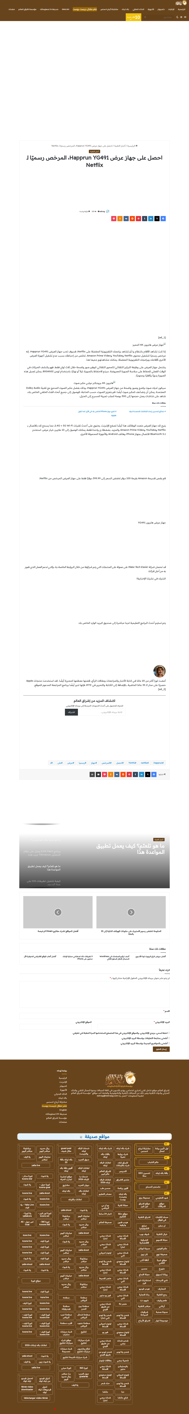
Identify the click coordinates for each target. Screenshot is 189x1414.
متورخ (162, 1268)
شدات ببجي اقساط (122, 1237)
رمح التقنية (162, 1294)
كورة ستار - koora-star (27, 1177)
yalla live (36, 1165)
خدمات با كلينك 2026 (83, 1178)
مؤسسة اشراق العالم (27, 9)
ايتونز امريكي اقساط (105, 1325)
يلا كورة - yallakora (27, 1214)
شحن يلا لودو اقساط (105, 1262)
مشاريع (66, 1185)
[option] (94, 856)
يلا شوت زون (45, 1361)
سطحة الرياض (83, 1299)
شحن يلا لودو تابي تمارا (105, 1316)
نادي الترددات (162, 1280)
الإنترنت (171, 9)
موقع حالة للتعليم (123, 1215)
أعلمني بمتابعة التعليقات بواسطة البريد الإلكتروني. (144, 1038)
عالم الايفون (162, 1248)
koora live (27, 1193)
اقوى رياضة (123, 1188)
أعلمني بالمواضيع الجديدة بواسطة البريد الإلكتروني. (144, 1043)
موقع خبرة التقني (162, 1261)
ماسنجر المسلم (153, 1186)
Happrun (158, 763)
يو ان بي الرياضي (105, 1206)
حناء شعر (105, 1383)
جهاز (93, 763)
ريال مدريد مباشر (84, 1225)
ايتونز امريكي (105, 1252)
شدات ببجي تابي (105, 1245)
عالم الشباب (153, 1162)
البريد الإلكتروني (162, 1022)
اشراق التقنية (144, 1217)
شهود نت (144, 1300)
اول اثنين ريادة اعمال (161, 1149)
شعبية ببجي (123, 1360)
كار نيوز (144, 1254)
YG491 (131, 763)
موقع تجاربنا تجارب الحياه (66, 1178)
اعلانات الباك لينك (105, 1164)
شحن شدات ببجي (122, 1342)
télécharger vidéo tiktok (36, 1398)
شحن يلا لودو (123, 1352)
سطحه (66, 1297)
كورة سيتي (66, 1368)
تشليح (84, 1331)
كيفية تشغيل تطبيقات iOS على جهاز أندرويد (124, 849)
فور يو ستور (105, 1295)
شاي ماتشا (123, 1397)
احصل (119, 763)
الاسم (166, 1011)
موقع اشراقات (162, 1205)
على (59, 763)
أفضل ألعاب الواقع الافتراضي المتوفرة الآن (40, 956)
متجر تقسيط (105, 1278)
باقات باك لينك (105, 1155)
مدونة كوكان (144, 1248)
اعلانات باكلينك (75, 1199)
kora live (27, 1235)
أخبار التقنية (119, 145)
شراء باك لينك (122, 1148)
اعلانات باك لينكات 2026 (36, 1345)
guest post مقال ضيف (66, 1149)
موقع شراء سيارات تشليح (66, 1341)
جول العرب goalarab (84, 1375)
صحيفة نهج (161, 1254)
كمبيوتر (161, 9)
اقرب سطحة (66, 1323)
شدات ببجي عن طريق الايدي (105, 1307)
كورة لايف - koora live (45, 1316)
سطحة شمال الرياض (83, 1316)
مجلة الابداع (144, 1274)
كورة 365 (84, 1368)
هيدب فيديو (144, 1288)
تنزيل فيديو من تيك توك (44, 1379)
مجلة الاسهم (162, 1240)
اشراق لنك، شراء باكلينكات (122, 1164)
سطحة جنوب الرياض (83, 1324)
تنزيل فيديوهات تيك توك (44, 1389)
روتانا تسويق (162, 1274)
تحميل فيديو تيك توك (27, 1379)
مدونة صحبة (162, 1312)
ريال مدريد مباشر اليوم (44, 1149)
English (65, 9)
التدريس (123, 1171)
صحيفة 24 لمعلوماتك (49, 9)
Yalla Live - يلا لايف (27, 1206)
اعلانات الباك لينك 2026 (105, 1181)
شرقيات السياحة (144, 1313)
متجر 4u (123, 1304)
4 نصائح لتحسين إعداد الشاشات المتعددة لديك (147, 411)
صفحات (11, 9)
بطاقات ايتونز (105, 1360)
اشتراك (71, 712)
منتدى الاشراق (122, 1179)
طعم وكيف (162, 1300)
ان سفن (161, 1225)
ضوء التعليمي (162, 1197)
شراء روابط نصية (123, 1155)
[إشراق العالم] (181, 2)
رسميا (82, 763)
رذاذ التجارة (144, 1294)
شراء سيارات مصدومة (66, 1350)
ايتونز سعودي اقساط (122, 1262)
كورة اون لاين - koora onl (44, 1214)
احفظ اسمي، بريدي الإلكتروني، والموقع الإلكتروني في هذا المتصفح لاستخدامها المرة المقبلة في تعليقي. (120, 1033)
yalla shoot (66, 1210)
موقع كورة (36, 1280)
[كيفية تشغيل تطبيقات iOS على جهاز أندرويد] (94, 856)
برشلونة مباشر (66, 1217)
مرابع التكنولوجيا (144, 1227)
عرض (70, 763)
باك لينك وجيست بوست (123, 1197)
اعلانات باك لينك (84, 1192)
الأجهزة (151, 9)
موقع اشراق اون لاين (144, 1205)
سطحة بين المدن (83, 1307)
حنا (122, 1392)
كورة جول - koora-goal (44, 1186)
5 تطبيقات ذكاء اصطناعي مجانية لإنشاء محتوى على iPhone (78, 957)
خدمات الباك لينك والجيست (83, 1151)
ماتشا (105, 1392)
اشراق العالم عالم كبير (105, 1172)
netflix (144, 763)
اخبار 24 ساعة (105, 1213)
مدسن (144, 1268)
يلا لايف (75, 1385)
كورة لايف (44, 1241)
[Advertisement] (94, 43)
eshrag (102, 211)
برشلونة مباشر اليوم (27, 1149)
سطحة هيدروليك (66, 1307)
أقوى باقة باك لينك (66, 1169)
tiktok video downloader (27, 1388)
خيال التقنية (161, 1234)
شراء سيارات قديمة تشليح (75, 1357)
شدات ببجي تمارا (105, 1237)
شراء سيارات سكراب (66, 1333)
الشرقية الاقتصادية (144, 1241)
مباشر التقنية (144, 1306)
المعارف (162, 1288)
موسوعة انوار (162, 1320)
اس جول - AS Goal (27, 1223)
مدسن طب (105, 1188)
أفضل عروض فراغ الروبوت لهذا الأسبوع (151, 956)
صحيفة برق (144, 1197)
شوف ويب (144, 1234)
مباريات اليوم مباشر (84, 1217)
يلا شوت (84, 1210)
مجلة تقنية (123, 1205)
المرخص (106, 763)
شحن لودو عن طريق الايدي (105, 1353)
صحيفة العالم (105, 1222)
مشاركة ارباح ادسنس (144, 1149)
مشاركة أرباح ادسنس (109, 9)
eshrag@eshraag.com (107, 1095)
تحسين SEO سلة (144, 1174)
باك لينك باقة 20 (66, 1161)
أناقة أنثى (144, 1260)
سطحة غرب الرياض (66, 1316)
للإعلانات (50, 1409)
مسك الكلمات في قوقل (161, 1218)
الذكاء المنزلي (138, 9)
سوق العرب (83, 1159)
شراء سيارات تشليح (84, 1341)
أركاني (162, 1306)
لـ (50, 763)
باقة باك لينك (162, 1173)
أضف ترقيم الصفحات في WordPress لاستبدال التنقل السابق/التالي (114, 957)
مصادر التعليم (105, 1194)
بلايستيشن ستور (123, 1367)
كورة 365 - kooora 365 (44, 1223)
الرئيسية (181, 9)
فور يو (105, 1332)
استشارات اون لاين (144, 1281)
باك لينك (125, 9)
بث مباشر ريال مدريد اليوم (66, 1376)
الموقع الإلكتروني (84, 1022)
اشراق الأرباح (144, 1320)
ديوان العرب (83, 1185)
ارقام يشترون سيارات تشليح (83, 1350)
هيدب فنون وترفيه (123, 1223)
